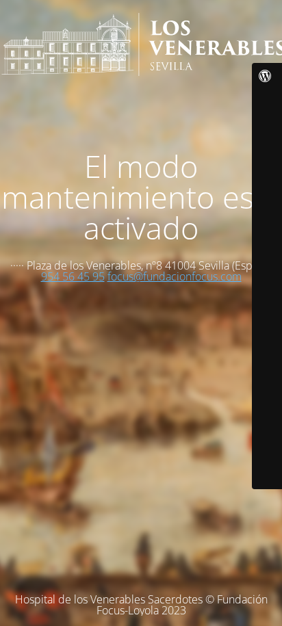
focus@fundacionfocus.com (174, 276)
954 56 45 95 (73, 276)
